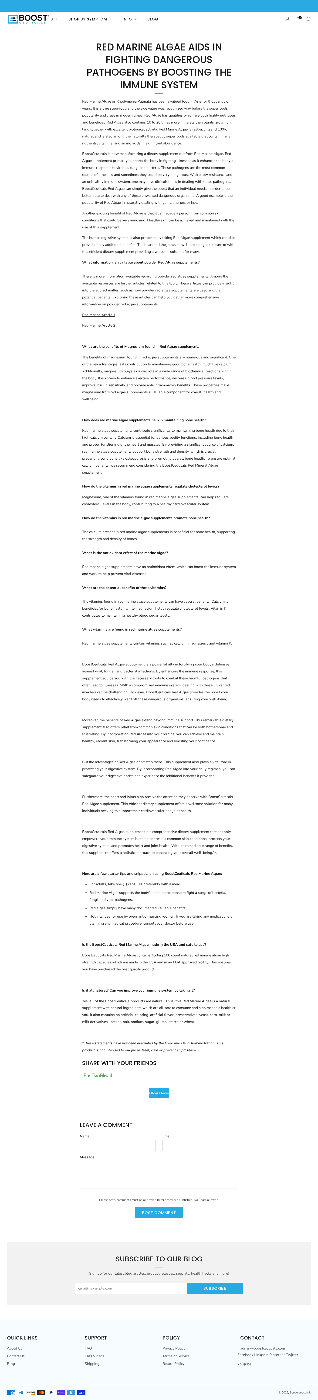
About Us (14, 1348)
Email (167, 1136)
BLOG (152, 19)
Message (87, 1157)
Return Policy (173, 1363)
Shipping (92, 1363)
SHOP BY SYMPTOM (87, 19)
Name (84, 1136)
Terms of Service (175, 1356)
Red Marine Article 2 (98, 325)
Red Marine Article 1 (98, 314)
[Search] (308, 19)
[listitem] (158, 6)
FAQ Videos (94, 1356)
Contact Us (16, 1356)
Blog (11, 1363)
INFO (127, 19)
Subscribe (214, 1288)
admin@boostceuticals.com (262, 1348)
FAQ (88, 1348)
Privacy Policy (173, 1348)
